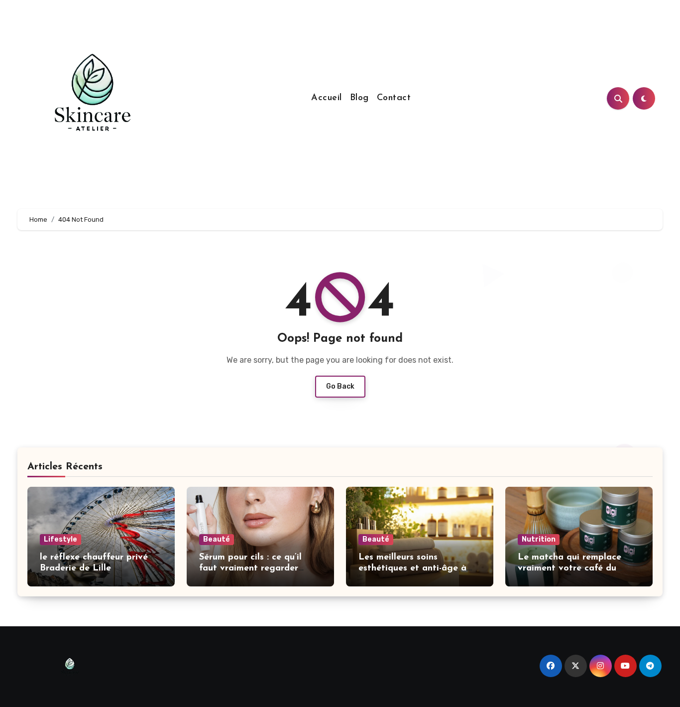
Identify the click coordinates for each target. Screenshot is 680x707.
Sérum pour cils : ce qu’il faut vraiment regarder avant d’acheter (250, 568)
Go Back (340, 386)
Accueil (326, 98)
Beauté (216, 539)
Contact (394, 98)
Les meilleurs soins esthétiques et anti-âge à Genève (412, 568)
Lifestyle (60, 539)
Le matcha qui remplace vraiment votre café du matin (569, 568)
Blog (359, 98)
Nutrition (539, 539)
